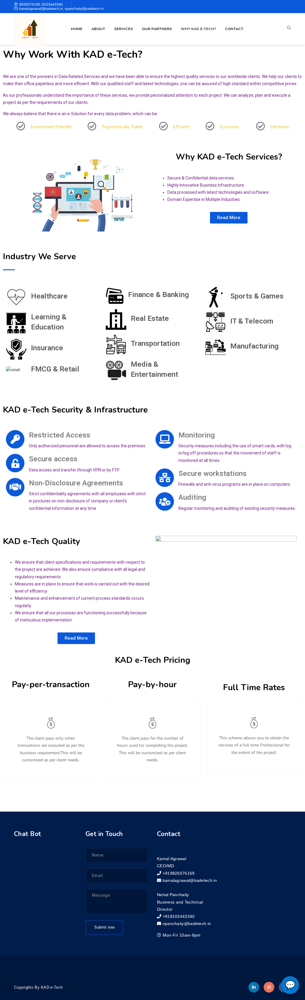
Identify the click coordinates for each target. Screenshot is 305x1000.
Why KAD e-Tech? (198, 28)
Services (123, 28)
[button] (229, 218)
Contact (234, 28)
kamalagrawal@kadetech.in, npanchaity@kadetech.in (61, 8)
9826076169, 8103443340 (41, 4)
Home (77, 28)
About (98, 28)
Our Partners (157, 28)
